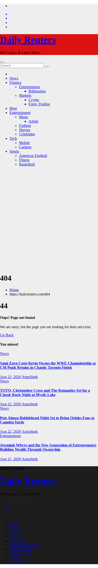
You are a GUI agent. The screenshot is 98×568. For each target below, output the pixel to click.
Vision (14, 536)
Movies (24, 130)
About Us (17, 532)
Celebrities (27, 134)
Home (14, 290)
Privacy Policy (20, 549)
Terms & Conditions (25, 545)
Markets (25, 95)
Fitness (24, 160)
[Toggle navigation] (2, 62)
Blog (13, 108)
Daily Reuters (28, 39)
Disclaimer (18, 540)
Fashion (25, 125)
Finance (15, 82)
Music (23, 117)
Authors (16, 558)
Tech (13, 138)
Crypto (34, 100)
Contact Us (18, 562)
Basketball (27, 164)
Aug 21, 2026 (10, 459)
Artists (33, 121)
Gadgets (25, 147)
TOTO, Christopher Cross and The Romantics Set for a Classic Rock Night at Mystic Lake (45, 392)
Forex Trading (39, 104)
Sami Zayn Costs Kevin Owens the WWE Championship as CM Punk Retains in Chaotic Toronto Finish (48, 365)
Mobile (24, 143)
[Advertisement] (49, 219)
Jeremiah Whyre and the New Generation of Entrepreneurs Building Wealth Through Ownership (48, 447)
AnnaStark (30, 377)
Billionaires (37, 91)
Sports (14, 151)
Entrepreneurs (29, 87)
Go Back (7, 335)
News (14, 78)
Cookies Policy (21, 553)
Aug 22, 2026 (10, 377)
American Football (33, 156)
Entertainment (20, 113)
